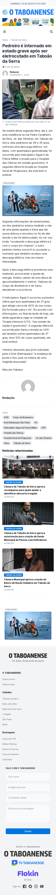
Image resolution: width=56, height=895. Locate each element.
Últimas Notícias (9, 744)
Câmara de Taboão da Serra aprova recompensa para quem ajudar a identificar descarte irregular (24, 490)
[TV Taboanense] (28, 863)
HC (35, 422)
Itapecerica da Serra (12, 709)
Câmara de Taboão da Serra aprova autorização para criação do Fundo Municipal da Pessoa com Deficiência (25, 536)
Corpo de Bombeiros (23, 417)
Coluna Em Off (9, 739)
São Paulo (7, 719)
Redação (14, 72)
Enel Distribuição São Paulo (17, 422)
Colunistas (7, 759)
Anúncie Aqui (8, 684)
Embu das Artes (9, 704)
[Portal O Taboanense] (28, 854)
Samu (6, 443)
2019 (6, 417)
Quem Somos (8, 679)
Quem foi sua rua (10, 749)
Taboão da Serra (19, 40)
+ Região (6, 714)
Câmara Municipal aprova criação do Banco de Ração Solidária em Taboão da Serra (27, 583)
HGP (43, 427)
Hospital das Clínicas (13, 433)
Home (5, 40)
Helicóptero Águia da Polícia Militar (20, 427)
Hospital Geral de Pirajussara (17, 438)
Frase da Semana (10, 754)
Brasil (4, 724)
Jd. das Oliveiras (43, 438)
